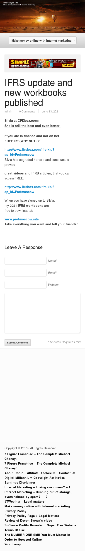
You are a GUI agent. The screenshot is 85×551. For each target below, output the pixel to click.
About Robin (14, 473)
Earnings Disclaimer (20, 482)
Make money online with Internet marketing (37, 506)
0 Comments (27, 111)
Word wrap (13, 544)
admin (8, 111)
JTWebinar (13, 501)
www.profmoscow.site (22, 219)
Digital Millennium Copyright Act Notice (35, 477)
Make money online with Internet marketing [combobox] (42, 40)
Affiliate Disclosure (41, 473)
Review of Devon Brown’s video (28, 520)
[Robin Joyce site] (42, 31)
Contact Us (67, 473)
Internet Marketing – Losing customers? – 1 (37, 487)
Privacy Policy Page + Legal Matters (32, 515)
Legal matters (34, 501)
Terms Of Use (15, 530)
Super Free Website (61, 525)
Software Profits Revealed (24, 525)
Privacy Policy (15, 511)
